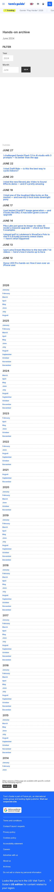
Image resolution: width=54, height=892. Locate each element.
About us (7, 861)
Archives (7, 866)
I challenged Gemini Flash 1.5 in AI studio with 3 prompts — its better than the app (27, 156)
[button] (49, 4)
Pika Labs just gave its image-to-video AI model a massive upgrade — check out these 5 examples (26, 227)
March (5, 297)
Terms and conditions (12, 820)
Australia (7, 786)
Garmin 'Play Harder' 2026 (31, 10)
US (15, 786)
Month (6, 64)
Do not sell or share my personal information (22, 872)
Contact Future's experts (14, 826)
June (4, 308)
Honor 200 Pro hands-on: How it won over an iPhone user (26, 264)
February (6, 293)
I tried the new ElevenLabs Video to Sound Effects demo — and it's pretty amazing (25, 182)
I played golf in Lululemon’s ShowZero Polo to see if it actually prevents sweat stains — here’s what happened (26, 236)
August (5, 315)
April (4, 301)
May (4, 304)
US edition (17, 884)
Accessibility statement (13, 843)
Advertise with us (10, 855)
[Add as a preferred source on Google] (12, 810)
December (6, 365)
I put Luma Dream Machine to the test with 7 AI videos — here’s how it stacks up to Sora (27, 251)
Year (5, 53)
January (5, 290)
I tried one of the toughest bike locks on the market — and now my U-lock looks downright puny (26, 197)
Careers (6, 849)
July (4, 312)
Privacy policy (9, 832)
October (5, 358)
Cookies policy (9, 838)
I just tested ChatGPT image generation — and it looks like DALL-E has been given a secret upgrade (27, 212)
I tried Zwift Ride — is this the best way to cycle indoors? (24, 169)
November (6, 362)
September (7, 354)
